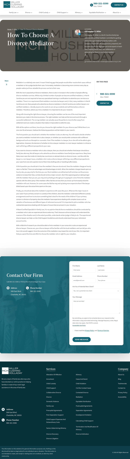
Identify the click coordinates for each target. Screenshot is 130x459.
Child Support (62, 12)
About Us (116, 12)
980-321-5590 (101, 3)
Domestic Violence (52, 401)
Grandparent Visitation (83, 415)
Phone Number (102, 276)
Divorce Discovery (52, 434)
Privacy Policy (89, 330)
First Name (76, 266)
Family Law (13, 12)
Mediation (79, 397)
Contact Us (118, 5)
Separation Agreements (84, 410)
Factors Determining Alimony (56, 428)
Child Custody (43, 12)
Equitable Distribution (96, 12)
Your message (77, 297)
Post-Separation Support (54, 415)
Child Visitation (81, 383)
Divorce (27, 12)
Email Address (77, 276)
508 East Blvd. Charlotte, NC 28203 (14, 413)
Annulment (50, 379)
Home (9, 29)
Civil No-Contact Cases (83, 388)
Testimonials (122, 383)
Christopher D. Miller (93, 31)
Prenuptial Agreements (54, 410)
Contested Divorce (82, 392)
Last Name (100, 266)
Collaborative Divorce (53, 392)
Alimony (78, 12)
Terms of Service (103, 330)
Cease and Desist (81, 379)
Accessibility (122, 397)
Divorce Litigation (52, 438)
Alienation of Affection (54, 375)
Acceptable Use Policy (79, 325)
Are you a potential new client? (83, 286)
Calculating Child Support (84, 421)
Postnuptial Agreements (84, 406)
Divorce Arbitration (82, 434)
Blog (15, 29)
